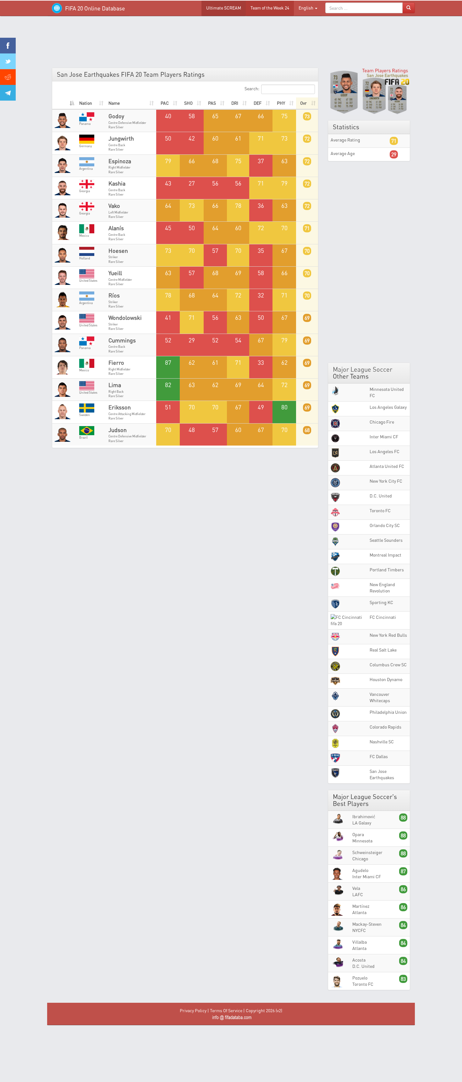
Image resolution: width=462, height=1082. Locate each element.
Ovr (303, 103)
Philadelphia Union (388, 712)
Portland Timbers (387, 569)
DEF (257, 103)
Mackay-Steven (367, 924)
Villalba (359, 942)
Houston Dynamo (386, 679)
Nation (85, 103)
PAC (165, 103)
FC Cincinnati (383, 617)
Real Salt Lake (383, 649)
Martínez (360, 906)
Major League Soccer (362, 369)
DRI (234, 103)
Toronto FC (380, 510)
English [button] (306, 7)
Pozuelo (359, 977)
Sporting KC (381, 602)
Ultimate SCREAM (223, 7)
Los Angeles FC (384, 451)
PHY (281, 103)
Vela (356, 888)
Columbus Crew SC (388, 664)
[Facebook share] (8, 45)
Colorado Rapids (385, 727)
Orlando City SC (385, 525)
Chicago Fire (382, 421)
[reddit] (8, 77)
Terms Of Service (226, 1010)
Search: (252, 88)
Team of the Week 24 (269, 7)
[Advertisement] (231, 44)
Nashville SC (382, 741)
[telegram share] (8, 93)
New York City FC (386, 481)
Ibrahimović (363, 816)
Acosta (359, 960)
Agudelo (360, 870)
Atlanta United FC (387, 466)
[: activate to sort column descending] (64, 103)
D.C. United (381, 495)
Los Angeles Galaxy (388, 407)
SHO (188, 103)
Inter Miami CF (384, 436)
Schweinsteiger (367, 852)
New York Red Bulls (388, 635)
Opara (358, 834)
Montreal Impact (385, 555)
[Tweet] (8, 61)
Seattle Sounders (386, 540)
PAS (212, 103)
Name (114, 103)
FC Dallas (379, 756)
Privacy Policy (193, 1010)
